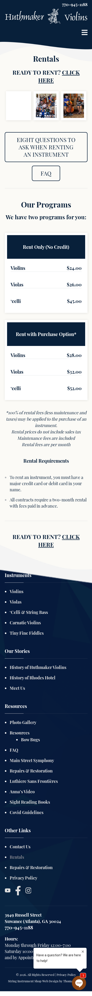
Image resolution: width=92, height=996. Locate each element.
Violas (15, 602)
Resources (19, 733)
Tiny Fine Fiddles (27, 633)
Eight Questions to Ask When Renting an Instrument (46, 147)
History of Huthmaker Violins (38, 667)
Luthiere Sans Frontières (34, 781)
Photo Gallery (23, 722)
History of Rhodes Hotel (32, 678)
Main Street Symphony (32, 760)
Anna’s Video (22, 791)
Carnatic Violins (25, 622)
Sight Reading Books (30, 802)
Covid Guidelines (26, 812)
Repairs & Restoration (31, 771)
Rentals (17, 857)
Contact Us (20, 846)
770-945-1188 (75, 4)
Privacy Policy (23, 878)
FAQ (46, 173)
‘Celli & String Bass (29, 612)
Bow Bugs (30, 739)
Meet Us (17, 688)
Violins (16, 591)
